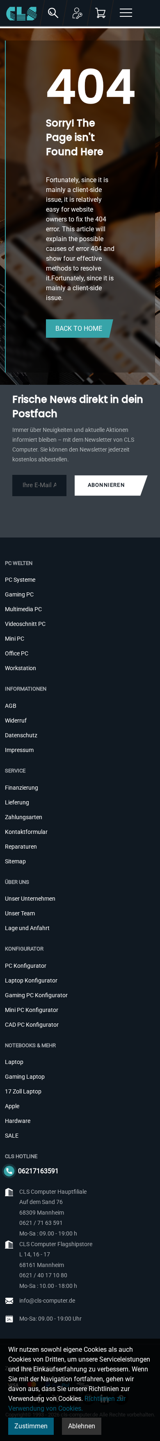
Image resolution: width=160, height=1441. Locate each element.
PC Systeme (20, 579)
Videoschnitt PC (25, 624)
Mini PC (14, 638)
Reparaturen (21, 846)
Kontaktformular (26, 832)
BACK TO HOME (78, 328)
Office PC (16, 653)
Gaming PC (19, 594)
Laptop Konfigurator (31, 980)
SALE (11, 1135)
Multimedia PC (23, 609)
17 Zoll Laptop (23, 1091)
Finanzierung (21, 787)
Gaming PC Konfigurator (36, 995)
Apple (12, 1106)
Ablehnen (81, 1426)
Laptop (14, 1062)
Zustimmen (31, 1426)
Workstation (20, 668)
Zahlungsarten (23, 817)
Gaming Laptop (25, 1076)
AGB (10, 705)
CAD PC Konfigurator (32, 1024)
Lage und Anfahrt (27, 928)
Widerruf (16, 720)
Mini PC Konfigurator (31, 1010)
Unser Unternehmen (30, 898)
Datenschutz (21, 735)
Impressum (19, 750)
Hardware (17, 1121)
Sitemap (15, 861)
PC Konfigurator (25, 965)
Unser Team (20, 913)
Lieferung (17, 802)
